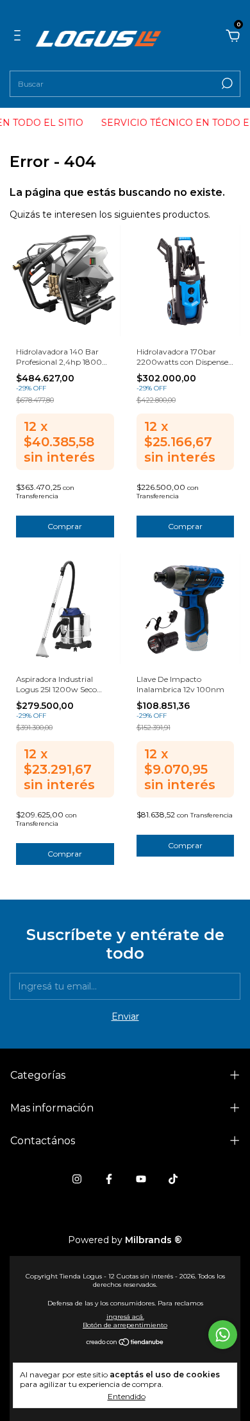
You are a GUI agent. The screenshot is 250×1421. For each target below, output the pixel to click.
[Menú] (19, 35)
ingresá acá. (125, 1316)
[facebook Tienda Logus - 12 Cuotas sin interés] (109, 1179)
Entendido (127, 1396)
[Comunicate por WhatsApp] (222, 1334)
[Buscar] (226, 83)
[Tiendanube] (125, 1343)
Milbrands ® (153, 1240)
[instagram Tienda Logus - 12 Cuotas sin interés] (77, 1179)
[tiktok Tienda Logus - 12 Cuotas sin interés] (173, 1179)
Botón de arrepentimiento (125, 1325)
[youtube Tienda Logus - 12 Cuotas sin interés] (141, 1179)
